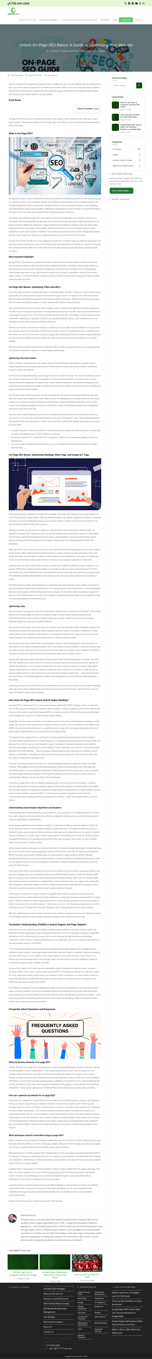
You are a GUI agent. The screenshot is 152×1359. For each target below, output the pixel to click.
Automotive (99, 1298)
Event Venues (100, 1317)
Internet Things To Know (122, 160)
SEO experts (88, 878)
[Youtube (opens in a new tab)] (136, 3)
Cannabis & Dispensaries (100, 1293)
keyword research (23, 266)
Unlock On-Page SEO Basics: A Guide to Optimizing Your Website (82, 51)
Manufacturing (101, 1323)
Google (115, 155)
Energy (80, 1302)
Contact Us (48, 1332)
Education (82, 1312)
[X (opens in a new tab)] (125, 3)
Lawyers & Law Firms (83, 1293)
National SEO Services (53, 1293)
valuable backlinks (44, 621)
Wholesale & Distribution (83, 1324)
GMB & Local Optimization (123, 166)
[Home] (47, 51)
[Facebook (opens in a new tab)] (129, 3)
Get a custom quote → (121, 191)
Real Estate (82, 1298)
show (96, 109)
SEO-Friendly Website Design (56, 1303)
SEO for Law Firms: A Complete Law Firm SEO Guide (23, 1273)
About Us (48, 1327)
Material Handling (81, 1336)
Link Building (49, 1317)
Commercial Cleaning (82, 1318)
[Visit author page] (12, 1218)
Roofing (98, 1312)
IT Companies (100, 1302)
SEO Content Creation (53, 1322)
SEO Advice (52, 75)
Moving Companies (82, 1307)
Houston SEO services (53, 1201)
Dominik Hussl (17, 75)
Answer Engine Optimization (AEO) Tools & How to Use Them (55, 1275)
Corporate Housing (99, 1330)
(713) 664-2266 (53, 1345)
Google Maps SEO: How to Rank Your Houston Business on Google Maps (126, 1313)
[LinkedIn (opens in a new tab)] (132, 3)
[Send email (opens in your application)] (142, 3)
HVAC (80, 1329)
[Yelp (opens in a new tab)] (139, 3)
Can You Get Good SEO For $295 (87, 1275)
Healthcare (99, 1306)
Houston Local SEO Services (56, 1298)
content (43, 363)
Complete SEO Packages (54, 1288)
